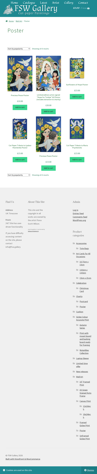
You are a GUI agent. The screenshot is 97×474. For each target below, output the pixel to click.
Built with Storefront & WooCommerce (23, 459)
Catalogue (29, 3)
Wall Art (19, 21)
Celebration (81, 283)
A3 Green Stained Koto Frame (85, 393)
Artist (55, 3)
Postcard (84, 301)
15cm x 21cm (85, 278)
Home (14, 3)
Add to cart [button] (20, 107)
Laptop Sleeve (82, 358)
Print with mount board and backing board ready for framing (85, 339)
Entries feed (78, 213)
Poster (83, 306)
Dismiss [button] (90, 470)
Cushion (79, 311)
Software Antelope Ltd (33, 231)
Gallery (68, 3)
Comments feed (80, 216)
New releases (82, 371)
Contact (83, 3)
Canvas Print (85, 401)
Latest (43, 3)
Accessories (81, 243)
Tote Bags (84, 248)
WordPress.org (79, 220)
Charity (79, 296)
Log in (75, 210)
